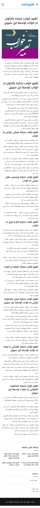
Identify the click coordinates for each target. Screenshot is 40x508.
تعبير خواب (33, 480)
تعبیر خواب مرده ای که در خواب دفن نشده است (29, 463)
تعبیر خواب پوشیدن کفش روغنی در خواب (10, 463)
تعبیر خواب (35, 489)
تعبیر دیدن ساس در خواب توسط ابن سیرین (30, 454)
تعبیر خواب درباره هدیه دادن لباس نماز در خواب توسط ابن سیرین (11, 455)
